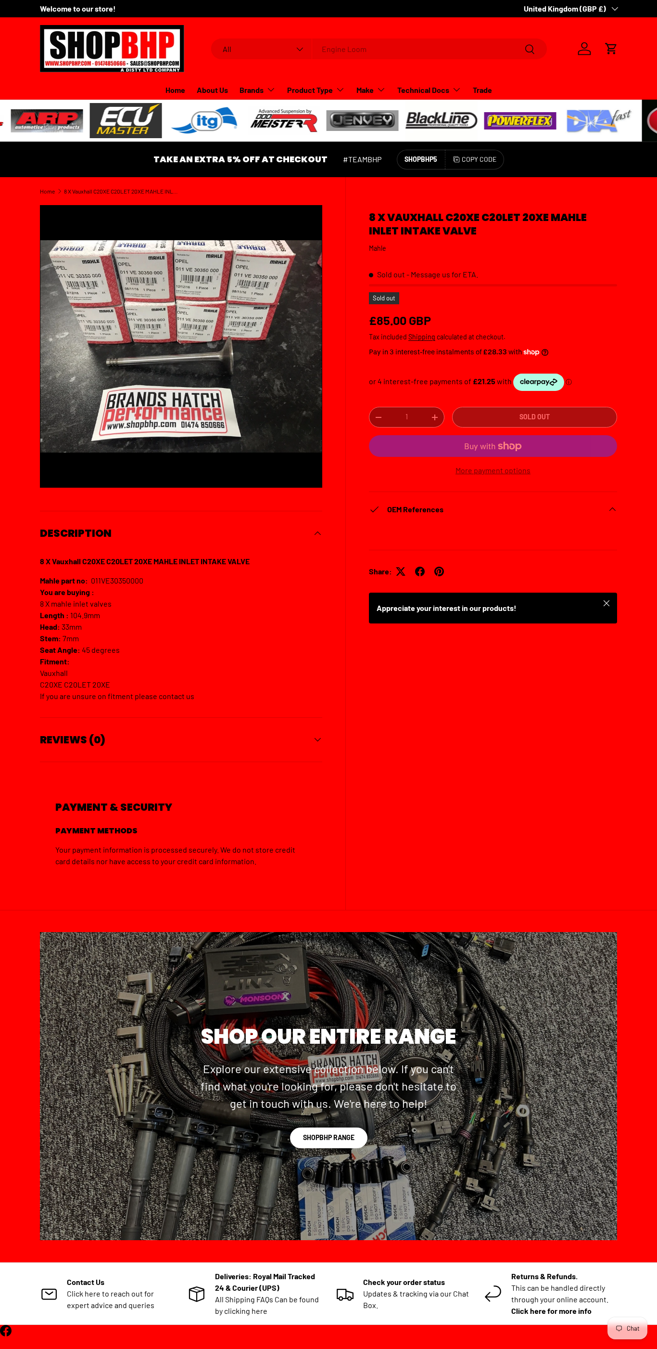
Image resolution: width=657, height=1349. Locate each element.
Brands (252, 89)
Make (365, 89)
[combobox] (379, 49)
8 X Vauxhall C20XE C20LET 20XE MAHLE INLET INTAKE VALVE (121, 191)
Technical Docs (423, 89)
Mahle (377, 248)
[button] (611, 48)
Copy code (479, 159)
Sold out (534, 417)
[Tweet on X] (400, 571)
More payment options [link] (493, 470)
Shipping (421, 337)
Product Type (310, 89)
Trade (482, 89)
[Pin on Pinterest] (439, 571)
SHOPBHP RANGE (328, 1137)
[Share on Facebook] (420, 571)
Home (175, 89)
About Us (212, 89)
